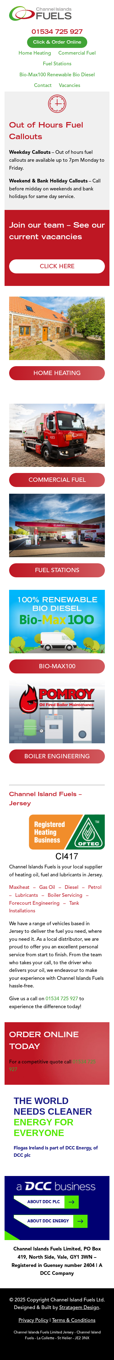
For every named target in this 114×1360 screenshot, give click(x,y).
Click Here (57, 266)
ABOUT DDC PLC (43, 1201)
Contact (43, 85)
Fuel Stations (57, 64)
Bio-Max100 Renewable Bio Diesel (57, 75)
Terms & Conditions (73, 1320)
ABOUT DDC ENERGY (48, 1221)
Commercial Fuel (77, 53)
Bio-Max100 (57, 666)
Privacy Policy (33, 1320)
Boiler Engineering (57, 756)
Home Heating (35, 53)
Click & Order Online (57, 42)
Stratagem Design (79, 1307)
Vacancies (69, 85)
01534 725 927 (62, 999)
